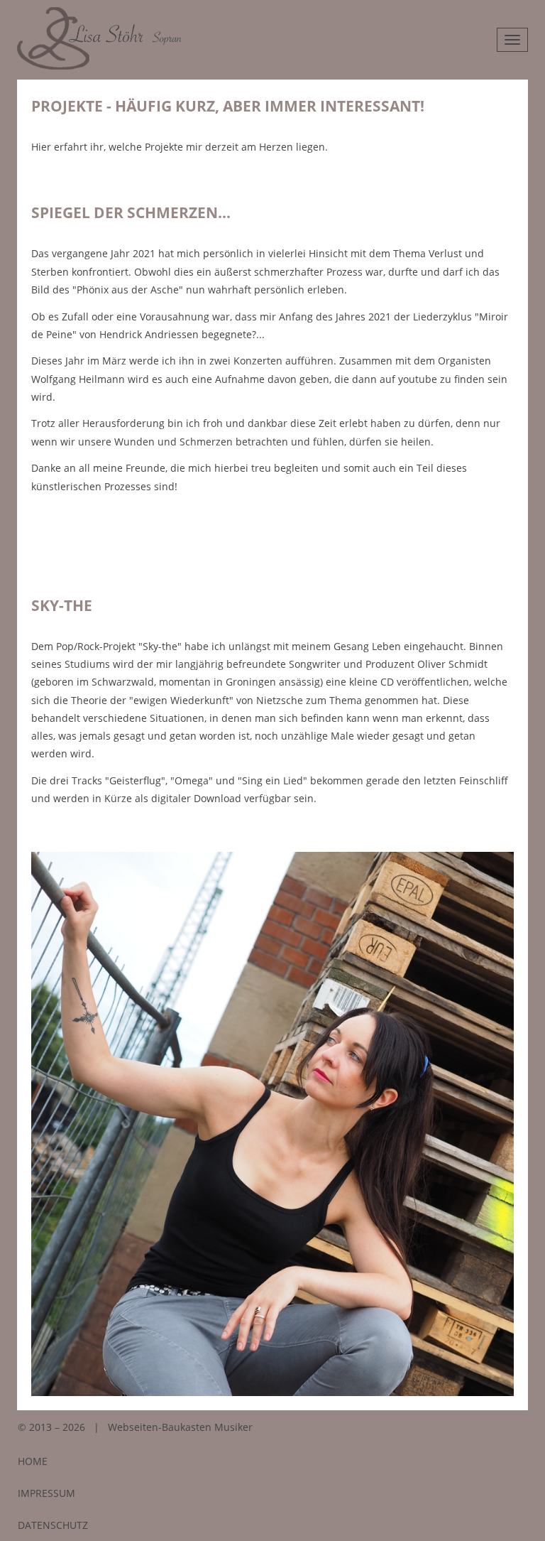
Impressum (46, 1493)
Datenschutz (53, 1525)
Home (33, 1461)
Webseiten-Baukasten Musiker (180, 1427)
